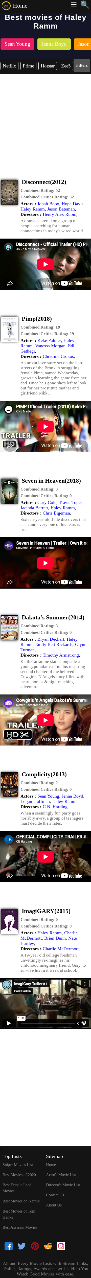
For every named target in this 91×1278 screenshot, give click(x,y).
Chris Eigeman (56, 513)
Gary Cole (46, 502)
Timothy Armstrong (61, 655)
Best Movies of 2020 (19, 1175)
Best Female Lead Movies (17, 1188)
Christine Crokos (58, 356)
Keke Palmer (49, 340)
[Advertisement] (45, 121)
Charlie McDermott (61, 948)
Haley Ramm (32, 209)
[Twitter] (22, 1246)
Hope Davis (72, 203)
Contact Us (55, 1195)
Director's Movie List (63, 1185)
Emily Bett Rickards (54, 644)
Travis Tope (70, 502)
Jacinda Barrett (34, 507)
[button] (40, 190)
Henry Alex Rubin (59, 214)
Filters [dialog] (82, 65)
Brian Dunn (55, 938)
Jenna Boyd (72, 796)
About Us (54, 1205)
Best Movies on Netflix (21, 1201)
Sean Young (48, 796)
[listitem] (17, 44)
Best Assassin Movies (20, 1227)
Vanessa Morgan (50, 345)
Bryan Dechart (50, 639)
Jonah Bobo (48, 203)
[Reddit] (48, 1246)
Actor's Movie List (61, 1175)
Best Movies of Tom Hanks (19, 1214)
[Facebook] (9, 1246)
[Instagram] (61, 1246)
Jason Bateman (61, 209)
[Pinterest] (35, 1246)
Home (20, 6)
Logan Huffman (35, 801)
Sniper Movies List (18, 1165)
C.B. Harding (55, 806)
